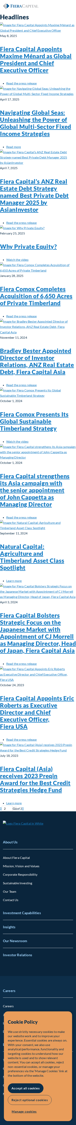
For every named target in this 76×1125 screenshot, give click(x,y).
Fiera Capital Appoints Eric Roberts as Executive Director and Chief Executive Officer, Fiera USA (37, 712)
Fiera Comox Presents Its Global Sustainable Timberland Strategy (34, 421)
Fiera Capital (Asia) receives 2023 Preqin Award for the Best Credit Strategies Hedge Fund (35, 779)
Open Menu (70, 6)
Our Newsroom (15, 941)
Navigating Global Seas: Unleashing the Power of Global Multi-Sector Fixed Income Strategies (35, 123)
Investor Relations (17, 955)
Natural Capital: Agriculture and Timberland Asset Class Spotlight (32, 557)
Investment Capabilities (22, 913)
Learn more (14, 581)
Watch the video (17, 259)
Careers (9, 991)
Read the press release (21, 83)
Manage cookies (24, 1111)
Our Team (9, 891)
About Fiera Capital (16, 857)
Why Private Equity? (28, 246)
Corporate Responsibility (20, 874)
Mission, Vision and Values (21, 866)
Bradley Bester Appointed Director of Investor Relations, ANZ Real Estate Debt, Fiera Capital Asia (37, 361)
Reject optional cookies (29, 1100)
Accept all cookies (25, 1088)
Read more (13, 147)
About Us (10, 842)
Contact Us (11, 900)
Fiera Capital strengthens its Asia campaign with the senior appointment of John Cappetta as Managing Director (35, 490)
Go (15, 808)
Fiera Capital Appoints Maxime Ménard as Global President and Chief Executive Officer (36, 59)
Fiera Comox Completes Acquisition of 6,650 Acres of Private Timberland (36, 295)
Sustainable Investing (17, 883)
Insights (9, 927)
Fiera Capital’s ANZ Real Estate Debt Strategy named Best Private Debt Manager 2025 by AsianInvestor (34, 195)
